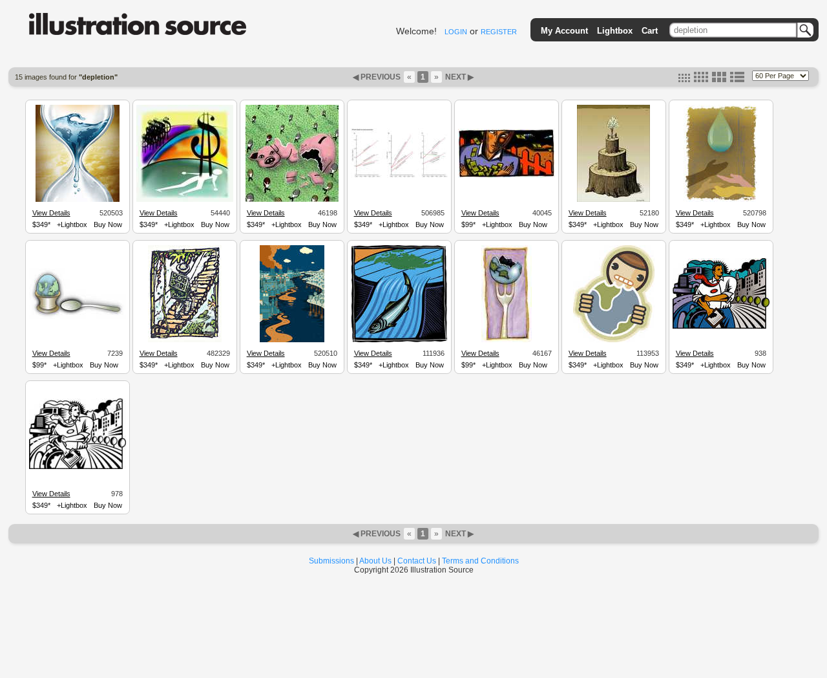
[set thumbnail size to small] (684, 79)
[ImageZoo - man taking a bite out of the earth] (613, 340)
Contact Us (416, 560)
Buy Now (108, 224)
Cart (650, 31)
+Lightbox (72, 224)
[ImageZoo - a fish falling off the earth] (399, 340)
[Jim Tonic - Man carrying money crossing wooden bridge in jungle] (185, 340)
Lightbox (615, 31)
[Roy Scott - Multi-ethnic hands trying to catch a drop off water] (721, 200)
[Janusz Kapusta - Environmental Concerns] (613, 200)
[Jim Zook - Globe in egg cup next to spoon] (77, 317)
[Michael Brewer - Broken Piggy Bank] (292, 200)
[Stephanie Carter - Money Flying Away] (506, 176)
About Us (375, 560)
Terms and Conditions (480, 560)
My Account (564, 31)
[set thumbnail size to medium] (701, 79)
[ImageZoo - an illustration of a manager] (721, 326)
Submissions (331, 560)
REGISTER (499, 32)
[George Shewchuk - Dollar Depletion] (184, 200)
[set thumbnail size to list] (737, 79)
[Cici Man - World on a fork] (506, 340)
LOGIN (456, 32)
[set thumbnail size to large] (719, 79)
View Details (51, 213)
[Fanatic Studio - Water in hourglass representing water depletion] (78, 200)
